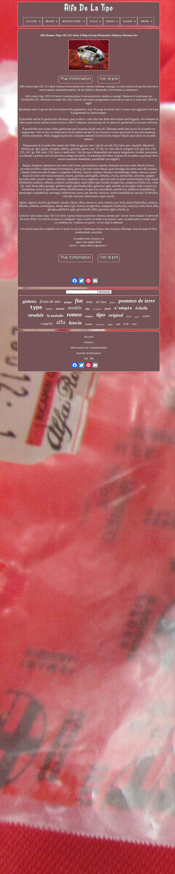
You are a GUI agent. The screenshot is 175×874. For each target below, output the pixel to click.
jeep (126, 323)
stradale (36, 315)
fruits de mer (50, 301)
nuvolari (88, 324)
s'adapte (123, 308)
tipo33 (137, 317)
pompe (68, 302)
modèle (75, 307)
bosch (128, 316)
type (36, 307)
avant (146, 316)
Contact (88, 342)
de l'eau (101, 302)
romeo (74, 314)
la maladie (55, 316)
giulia (112, 302)
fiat (79, 300)
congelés (47, 323)
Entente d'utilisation (89, 353)
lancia (75, 322)
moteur (60, 308)
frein (108, 308)
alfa (60, 322)
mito (134, 324)
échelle (141, 308)
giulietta (29, 301)
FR (91, 358)
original (116, 315)
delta (89, 302)
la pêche (97, 308)
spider (110, 324)
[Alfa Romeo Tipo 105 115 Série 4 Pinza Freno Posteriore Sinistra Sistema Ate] (88, 55)
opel (118, 324)
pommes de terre (137, 301)
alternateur (100, 324)
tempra (89, 316)
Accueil (88, 336)
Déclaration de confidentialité (89, 347)
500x (87, 309)
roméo (49, 308)
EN (86, 358)
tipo (100, 315)
